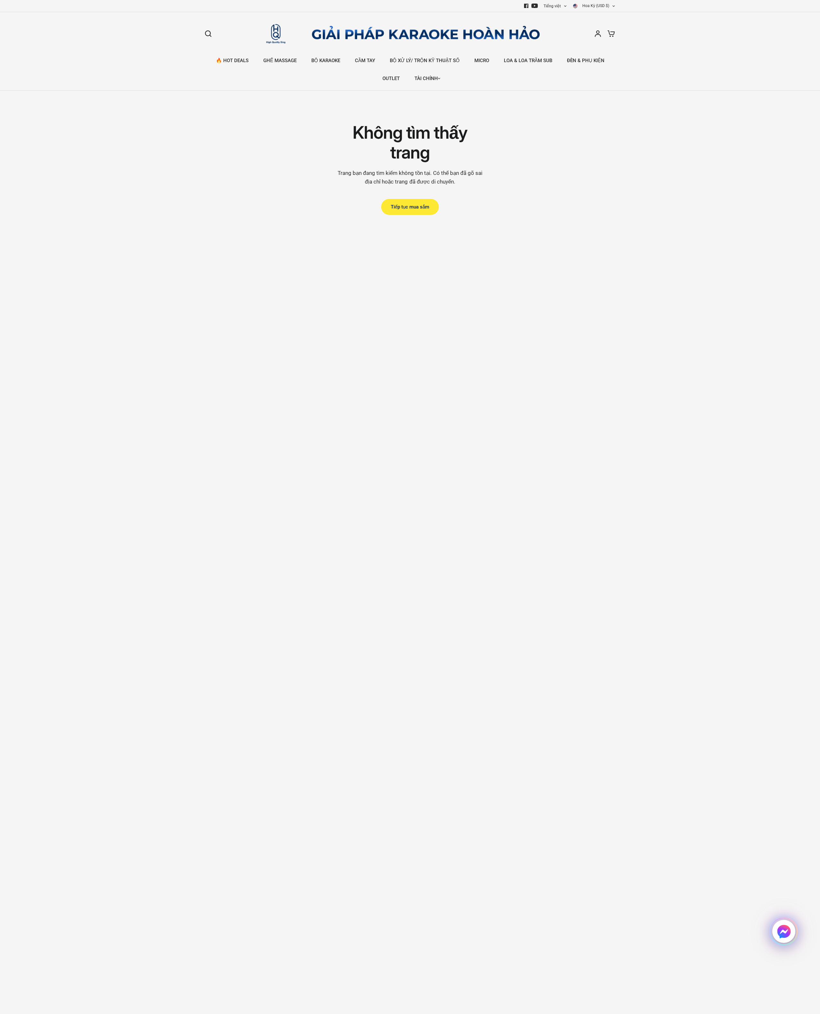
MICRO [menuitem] (481, 60)
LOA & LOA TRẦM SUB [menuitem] (528, 60)
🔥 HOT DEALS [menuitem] (232, 60)
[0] (609, 33)
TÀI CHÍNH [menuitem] (426, 78)
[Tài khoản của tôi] (598, 33)
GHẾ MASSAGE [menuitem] (280, 60)
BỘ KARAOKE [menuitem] (325, 60)
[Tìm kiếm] (210, 33)
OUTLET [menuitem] (391, 78)
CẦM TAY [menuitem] (365, 60)
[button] (783, 931)
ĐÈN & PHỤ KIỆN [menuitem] (585, 60)
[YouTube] (534, 6)
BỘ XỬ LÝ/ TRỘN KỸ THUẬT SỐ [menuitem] (425, 60)
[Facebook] (526, 6)
